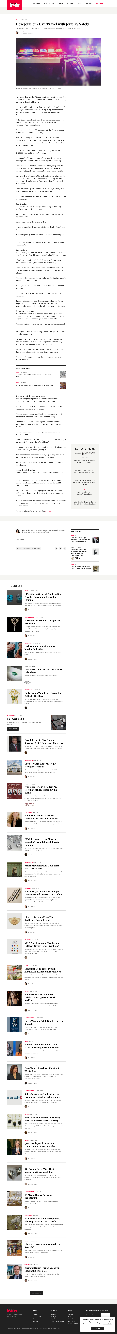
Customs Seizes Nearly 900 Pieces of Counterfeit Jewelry (81, 567)
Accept (98, 1328)
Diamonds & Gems (49, 4)
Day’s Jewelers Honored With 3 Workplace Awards (40, 765)
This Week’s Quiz (15, 718)
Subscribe (99, 4)
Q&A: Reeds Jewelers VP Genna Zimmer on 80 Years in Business (40, 1145)
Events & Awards (29, 617)
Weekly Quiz (54, 1317)
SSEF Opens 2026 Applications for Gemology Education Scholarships (42, 1095)
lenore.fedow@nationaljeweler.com (28, 33)
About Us (70, 1315)
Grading (26, 591)
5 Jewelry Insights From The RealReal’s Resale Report (85, 493)
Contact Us (71, 1317)
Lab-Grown (27, 940)
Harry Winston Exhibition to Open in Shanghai (43, 1022)
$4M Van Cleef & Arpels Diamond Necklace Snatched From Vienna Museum (81, 539)
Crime (17, 20)
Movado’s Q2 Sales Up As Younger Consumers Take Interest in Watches (43, 893)
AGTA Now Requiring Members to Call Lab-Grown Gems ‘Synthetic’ (85, 503)
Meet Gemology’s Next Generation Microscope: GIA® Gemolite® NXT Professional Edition (79, 552)
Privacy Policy (56, 1328)
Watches (27, 1264)
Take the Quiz (13, 729)
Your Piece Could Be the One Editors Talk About (43, 671)
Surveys (26, 914)
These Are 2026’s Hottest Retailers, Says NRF (42, 1246)
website (48, 511)
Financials (27, 888)
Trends (26, 991)
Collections (28, 643)
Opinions (70, 4)
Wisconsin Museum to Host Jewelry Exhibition (42, 622)
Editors (26, 1140)
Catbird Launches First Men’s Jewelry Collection (39, 648)
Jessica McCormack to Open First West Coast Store (41, 867)
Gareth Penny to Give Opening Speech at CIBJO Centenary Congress (43, 741)
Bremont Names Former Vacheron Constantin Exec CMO (42, 1269)
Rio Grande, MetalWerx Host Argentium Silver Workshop (39, 1170)
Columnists (27, 1065)
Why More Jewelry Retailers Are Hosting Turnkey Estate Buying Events (40, 789)
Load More (36, 1293)
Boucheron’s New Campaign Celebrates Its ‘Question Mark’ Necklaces (40, 997)
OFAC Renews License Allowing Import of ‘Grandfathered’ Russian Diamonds (84, 482)
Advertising (71, 1321)
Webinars (53, 1315)
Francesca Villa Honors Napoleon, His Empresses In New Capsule (42, 1220)
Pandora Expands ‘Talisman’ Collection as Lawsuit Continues (84, 471)
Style (61, 4)
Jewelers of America (73, 1323)
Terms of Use (46, 1328)
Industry (36, 4)
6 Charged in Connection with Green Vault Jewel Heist (34, 385)
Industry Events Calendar (57, 1321)
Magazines (88, 4)
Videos (79, 4)
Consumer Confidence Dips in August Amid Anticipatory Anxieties (42, 970)
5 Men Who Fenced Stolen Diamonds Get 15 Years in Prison (34, 376)
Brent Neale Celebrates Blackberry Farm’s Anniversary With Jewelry (42, 1119)
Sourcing (27, 737)
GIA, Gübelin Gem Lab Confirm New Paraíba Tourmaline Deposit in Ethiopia (43, 596)
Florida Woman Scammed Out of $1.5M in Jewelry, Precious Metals (41, 1046)
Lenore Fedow (23, 32)
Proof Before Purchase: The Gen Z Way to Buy (41, 1070)
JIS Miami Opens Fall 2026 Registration (38, 1196)
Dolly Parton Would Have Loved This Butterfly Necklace (84, 461)
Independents (28, 760)
